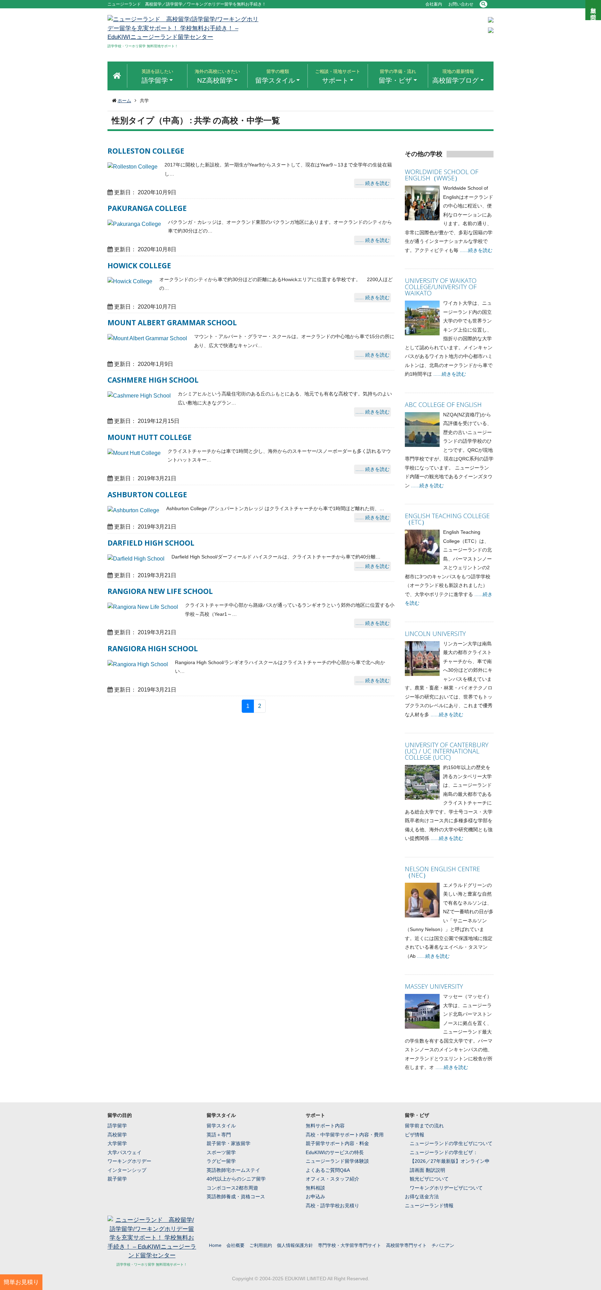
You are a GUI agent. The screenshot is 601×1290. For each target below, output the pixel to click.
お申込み (315, 1196)
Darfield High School (150, 543)
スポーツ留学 (221, 1152)
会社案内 (433, 4)
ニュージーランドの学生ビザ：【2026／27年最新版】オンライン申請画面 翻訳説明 (450, 1161)
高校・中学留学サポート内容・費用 (345, 1134)
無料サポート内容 (325, 1125)
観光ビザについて (429, 1179)
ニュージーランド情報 (429, 1205)
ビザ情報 (414, 1134)
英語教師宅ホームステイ (233, 1170)
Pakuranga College (147, 208)
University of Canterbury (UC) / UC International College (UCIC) (446, 751)
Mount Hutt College (149, 437)
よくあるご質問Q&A (328, 1170)
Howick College (139, 265)
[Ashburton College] (133, 510)
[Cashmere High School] (139, 395)
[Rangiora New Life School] (142, 607)
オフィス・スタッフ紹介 (332, 1179)
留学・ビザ (397, 76)
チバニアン (443, 1245)
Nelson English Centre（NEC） (442, 872)
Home (215, 1245)
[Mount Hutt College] (134, 453)
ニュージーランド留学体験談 (337, 1161)
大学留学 (117, 1143)
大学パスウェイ (124, 1152)
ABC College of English (443, 404)
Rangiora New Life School (160, 591)
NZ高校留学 (217, 76)
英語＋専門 (219, 1134)
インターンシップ (126, 1170)
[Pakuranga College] (134, 224)
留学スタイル (275, 76)
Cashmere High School (153, 380)
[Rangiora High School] (137, 664)
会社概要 (235, 1245)
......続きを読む (476, 250)
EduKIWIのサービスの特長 (335, 1152)
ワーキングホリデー (129, 1161)
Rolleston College (145, 151)
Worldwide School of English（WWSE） (441, 175)
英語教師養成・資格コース (236, 1196)
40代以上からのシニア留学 (236, 1179)
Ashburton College (147, 494)
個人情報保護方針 (295, 1245)
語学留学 (157, 76)
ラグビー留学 (221, 1161)
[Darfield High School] (136, 558)
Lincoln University (435, 633)
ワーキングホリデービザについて (446, 1188)
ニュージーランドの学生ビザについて (451, 1143)
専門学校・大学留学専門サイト (349, 1245)
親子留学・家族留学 (228, 1143)
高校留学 (117, 1134)
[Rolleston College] (132, 166)
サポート (337, 76)
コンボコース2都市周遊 (232, 1188)
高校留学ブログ (455, 76)
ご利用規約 (260, 1245)
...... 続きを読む (372, 183)
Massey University (434, 986)
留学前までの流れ (424, 1125)
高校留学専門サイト (406, 1245)
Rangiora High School (152, 648)
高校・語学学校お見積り (332, 1205)
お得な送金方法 (422, 1196)
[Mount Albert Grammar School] (147, 338)
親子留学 (117, 1179)
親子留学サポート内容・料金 (337, 1143)
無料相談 (315, 1188)
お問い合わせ (460, 4)
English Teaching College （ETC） (447, 519)
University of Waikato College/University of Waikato (440, 286)
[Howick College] (129, 281)
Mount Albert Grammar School (172, 322)
